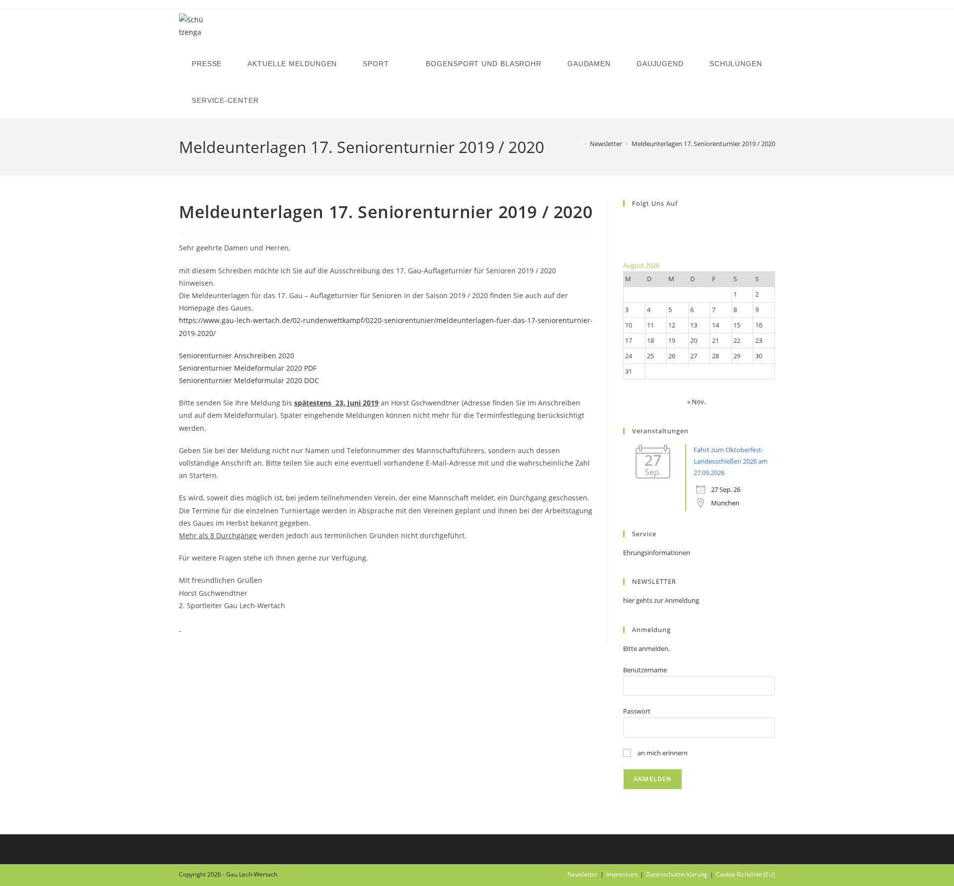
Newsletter (582, 874)
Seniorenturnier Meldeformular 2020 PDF (248, 368)
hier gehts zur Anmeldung (661, 600)
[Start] (577, 143)
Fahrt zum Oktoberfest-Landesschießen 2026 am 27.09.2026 (731, 461)
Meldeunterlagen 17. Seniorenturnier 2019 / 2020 (703, 143)
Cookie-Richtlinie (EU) (745, 874)
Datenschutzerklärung (677, 874)
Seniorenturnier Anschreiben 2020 (236, 355)
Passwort (636, 711)
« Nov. (696, 401)
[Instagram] (625, 233)
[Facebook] (625, 222)
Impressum (621, 874)
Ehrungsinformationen (656, 552)
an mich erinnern (662, 752)
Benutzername (645, 669)
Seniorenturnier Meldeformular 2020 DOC (249, 380)
